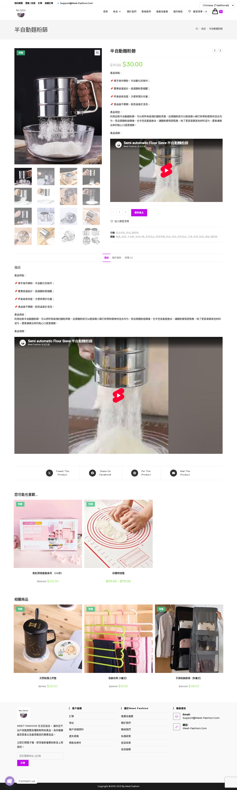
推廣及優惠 (127, 716)
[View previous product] (214, 50)
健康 (118, 236)
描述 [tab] (106, 257)
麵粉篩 (135, 232)
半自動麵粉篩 (216, 28)
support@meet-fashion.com (201, 718)
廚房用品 (182, 236)
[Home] (197, 28)
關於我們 (126, 722)
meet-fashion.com (195, 728)
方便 (190, 236)
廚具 (128, 232)
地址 (71, 722)
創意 (124, 236)
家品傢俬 (120, 232)
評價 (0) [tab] (129, 257)
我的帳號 (18, 3)
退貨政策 (126, 742)
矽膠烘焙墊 (118, 573)
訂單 (40, 3)
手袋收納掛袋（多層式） (189, 678)
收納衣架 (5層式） (118, 678)
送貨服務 (126, 749)
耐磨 (201, 236)
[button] (97, 52)
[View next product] (220, 50)
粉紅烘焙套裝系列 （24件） (48, 573)
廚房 (174, 236)
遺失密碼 (74, 736)
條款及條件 (75, 742)
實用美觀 (160, 236)
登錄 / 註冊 (30, 3)
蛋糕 (207, 236)
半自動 (130, 236)
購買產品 (139, 212)
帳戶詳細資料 (76, 729)
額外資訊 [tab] (116, 257)
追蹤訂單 (49, 3)
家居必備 (139, 236)
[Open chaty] (9, 781)
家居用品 (150, 236)
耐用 (195, 236)
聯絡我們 (126, 729)
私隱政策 (126, 736)
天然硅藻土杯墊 (47, 678)
